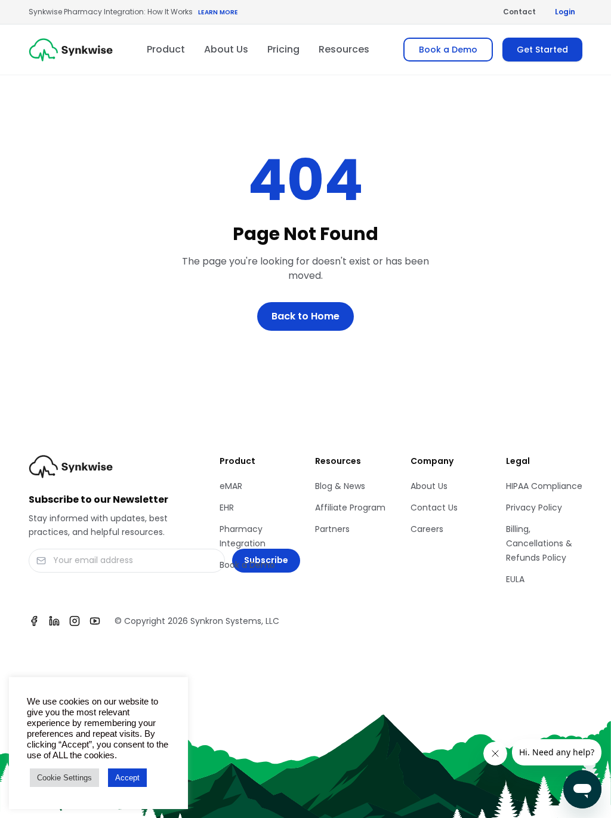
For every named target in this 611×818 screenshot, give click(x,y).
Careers (427, 529)
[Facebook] (34, 621)
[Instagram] (74, 621)
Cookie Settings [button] (64, 777)
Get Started (542, 50)
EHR (227, 507)
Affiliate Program (350, 507)
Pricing (283, 49)
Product (166, 49)
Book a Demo (448, 50)
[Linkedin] (54, 621)
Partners (332, 529)
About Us (226, 49)
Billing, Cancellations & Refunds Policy (539, 543)
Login (565, 12)
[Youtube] (95, 621)
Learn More (218, 12)
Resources (344, 49)
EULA (515, 579)
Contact (519, 12)
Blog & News (340, 486)
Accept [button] (127, 777)
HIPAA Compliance (544, 486)
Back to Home (305, 316)
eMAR (231, 486)
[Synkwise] (71, 49)
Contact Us (434, 507)
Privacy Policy (534, 507)
